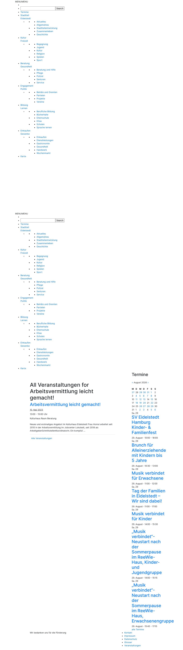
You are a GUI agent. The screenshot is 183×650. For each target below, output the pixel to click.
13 (144, 399)
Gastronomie (43, 143)
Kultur (39, 50)
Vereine (40, 101)
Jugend (40, 47)
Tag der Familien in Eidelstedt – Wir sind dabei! (148, 496)
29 (140, 392)
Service (40, 82)
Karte (23, 156)
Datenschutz (130, 639)
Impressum (129, 636)
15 (152, 399)
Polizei (40, 76)
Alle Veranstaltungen (41, 438)
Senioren (41, 79)
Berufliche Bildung (46, 111)
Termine (24, 12)
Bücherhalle (42, 114)
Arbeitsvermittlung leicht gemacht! (65, 404)
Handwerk (42, 150)
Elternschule (43, 117)
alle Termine (138, 629)
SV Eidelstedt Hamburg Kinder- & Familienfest (145, 424)
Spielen (40, 57)
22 (152, 402)
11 (136, 399)
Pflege (40, 73)
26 (140, 406)
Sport (39, 60)
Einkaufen (41, 137)
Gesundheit (42, 146)
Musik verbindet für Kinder (148, 516)
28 (148, 406)
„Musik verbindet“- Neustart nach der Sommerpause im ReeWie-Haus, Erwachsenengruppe (153, 603)
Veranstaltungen (132, 645)
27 (133, 392)
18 (137, 402)
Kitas (39, 121)
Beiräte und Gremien (47, 92)
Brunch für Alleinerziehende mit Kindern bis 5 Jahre (149, 452)
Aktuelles (41, 21)
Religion (41, 53)
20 (144, 402)
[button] (21, 1)
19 (140, 402)
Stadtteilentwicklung (47, 28)
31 (148, 392)
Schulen (40, 124)
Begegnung (42, 44)
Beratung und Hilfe (46, 69)
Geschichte (42, 34)
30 (144, 392)
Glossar (128, 642)
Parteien (41, 95)
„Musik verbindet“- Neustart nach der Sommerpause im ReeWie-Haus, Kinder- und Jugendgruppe (147, 552)
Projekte (41, 98)
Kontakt (128, 632)
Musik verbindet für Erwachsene (148, 475)
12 (140, 399)
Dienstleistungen (45, 140)
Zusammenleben (45, 31)
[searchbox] (37, 8)
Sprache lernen (44, 127)
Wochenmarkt (44, 153)
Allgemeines (43, 25)
